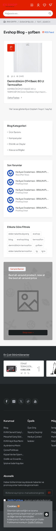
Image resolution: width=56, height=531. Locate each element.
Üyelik (30, 420)
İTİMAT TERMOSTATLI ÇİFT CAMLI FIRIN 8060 (26, 365)
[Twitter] (21, 401)
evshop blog (23, 239)
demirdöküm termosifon (20, 245)
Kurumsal (9, 420)
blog (11, 239)
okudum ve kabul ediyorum (28, 500)
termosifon (38, 239)
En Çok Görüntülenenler (16, 354)
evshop (36, 233)
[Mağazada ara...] (50, 13)
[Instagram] (14, 401)
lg (37, 251)
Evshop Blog (27, 22)
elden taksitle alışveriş (19, 233)
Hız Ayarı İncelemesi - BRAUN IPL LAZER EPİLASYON (32, 171)
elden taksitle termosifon (20, 251)
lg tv (43, 251)
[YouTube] (35, 401)
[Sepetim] (51, 5)
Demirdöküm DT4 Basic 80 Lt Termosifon (25, 82)
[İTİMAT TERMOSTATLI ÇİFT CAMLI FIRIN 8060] (11, 368)
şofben (39, 245)
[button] (21, 373)
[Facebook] (7, 401)
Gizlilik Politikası (35, 522)
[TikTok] (28, 401)
